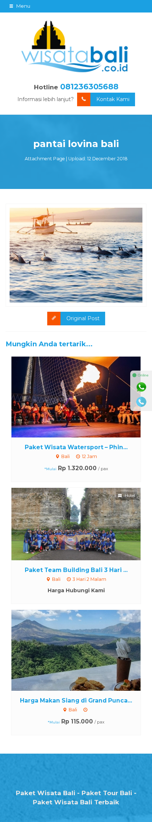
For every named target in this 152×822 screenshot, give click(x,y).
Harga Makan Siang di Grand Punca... (76, 700)
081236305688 (89, 86)
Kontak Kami (112, 99)
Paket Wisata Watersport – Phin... (76, 447)
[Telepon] (141, 401)
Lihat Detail (83, 396)
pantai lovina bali (76, 144)
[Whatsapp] (141, 387)
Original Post (83, 318)
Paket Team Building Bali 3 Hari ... (76, 570)
